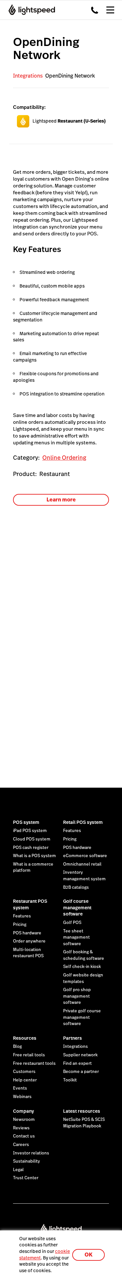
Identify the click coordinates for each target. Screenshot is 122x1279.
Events (20, 1088)
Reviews (21, 1128)
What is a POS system (34, 856)
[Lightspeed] (30, 9)
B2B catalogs (76, 887)
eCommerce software (85, 856)
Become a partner (81, 1072)
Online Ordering (64, 458)
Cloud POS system (31, 839)
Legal (18, 1170)
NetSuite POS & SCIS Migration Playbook (84, 1123)
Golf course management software (77, 907)
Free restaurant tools (34, 1063)
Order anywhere (29, 941)
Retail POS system (83, 822)
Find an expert (77, 1063)
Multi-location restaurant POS (28, 953)
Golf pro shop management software (77, 996)
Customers (24, 1072)
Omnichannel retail (82, 864)
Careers (21, 1145)
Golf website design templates (83, 978)
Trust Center (25, 1178)
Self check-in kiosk (82, 967)
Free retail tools (29, 1055)
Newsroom (24, 1120)
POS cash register (30, 848)
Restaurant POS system (30, 904)
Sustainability (26, 1161)
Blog (17, 1046)
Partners (72, 1038)
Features (72, 831)
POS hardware (77, 848)
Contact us (24, 1136)
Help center (25, 1080)
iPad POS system (30, 831)
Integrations (28, 76)
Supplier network (80, 1055)
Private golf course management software (82, 1017)
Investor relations (31, 1153)
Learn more (61, 499)
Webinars (22, 1097)
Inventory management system (84, 876)
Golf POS (72, 923)
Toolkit (70, 1080)
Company (23, 1111)
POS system (26, 822)
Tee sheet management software (76, 937)
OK (88, 1254)
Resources (24, 1038)
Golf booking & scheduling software (83, 955)
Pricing (69, 839)
